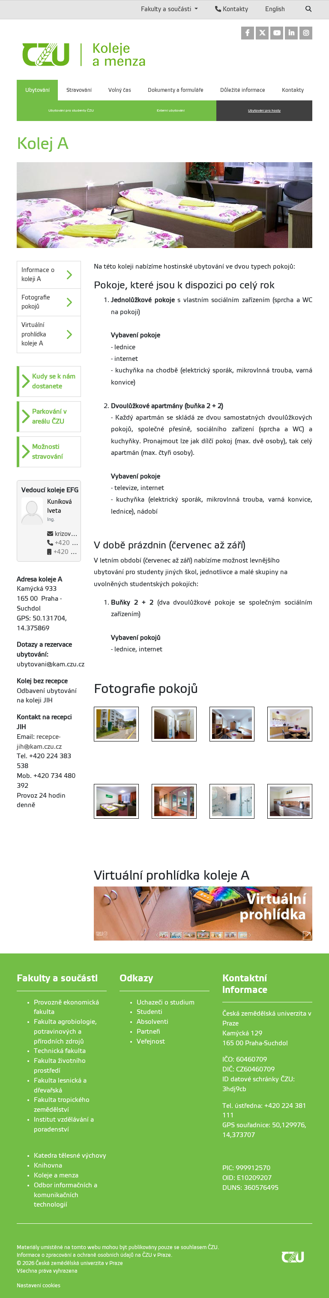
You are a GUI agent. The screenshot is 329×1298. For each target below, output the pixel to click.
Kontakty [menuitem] (293, 90)
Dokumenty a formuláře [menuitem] (175, 90)
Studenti (149, 1011)
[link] (247, 34)
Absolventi (152, 1021)
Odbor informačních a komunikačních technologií (65, 1195)
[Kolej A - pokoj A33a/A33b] (174, 724)
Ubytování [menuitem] (37, 90)
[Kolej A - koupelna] (231, 801)
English (275, 9)
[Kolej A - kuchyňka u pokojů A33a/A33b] (289, 801)
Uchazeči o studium (165, 1002)
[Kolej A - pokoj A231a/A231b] (231, 724)
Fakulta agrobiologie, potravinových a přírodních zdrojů (65, 1031)
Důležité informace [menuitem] (242, 90)
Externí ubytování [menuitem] (171, 110)
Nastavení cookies (38, 1286)
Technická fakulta (60, 1050)
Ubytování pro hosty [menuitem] (264, 110)
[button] (50, 381)
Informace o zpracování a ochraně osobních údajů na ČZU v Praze (94, 1255)
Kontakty (234, 9)
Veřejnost (151, 1041)
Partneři (148, 1031)
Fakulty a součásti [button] (167, 9)
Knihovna (48, 1165)
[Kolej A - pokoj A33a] (116, 801)
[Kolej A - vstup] (116, 724)
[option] (49, 381)
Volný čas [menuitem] (119, 90)
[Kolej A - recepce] (174, 801)
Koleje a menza (56, 1175)
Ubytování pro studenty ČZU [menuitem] (71, 110)
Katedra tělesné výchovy (70, 1155)
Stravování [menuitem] (79, 90)
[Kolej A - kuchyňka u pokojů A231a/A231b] (289, 724)
